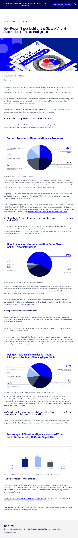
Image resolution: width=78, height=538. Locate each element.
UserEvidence (37, 110)
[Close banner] (75, 4)
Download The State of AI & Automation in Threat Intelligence (25, 498)
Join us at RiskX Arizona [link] (62, 4)
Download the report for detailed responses (19, 304)
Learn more (8, 507)
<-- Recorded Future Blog (17, 21)
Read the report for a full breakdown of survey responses (47, 212)
